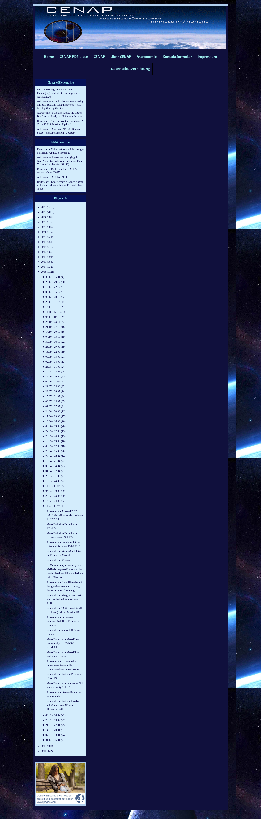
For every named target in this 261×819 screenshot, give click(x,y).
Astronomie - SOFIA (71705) (53, 177)
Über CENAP (120, 56)
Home (49, 56)
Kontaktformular (177, 56)
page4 (136, 815)
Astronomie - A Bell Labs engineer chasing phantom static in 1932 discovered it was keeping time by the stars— (60, 105)
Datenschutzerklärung (130, 68)
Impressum (207, 56)
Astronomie (147, 56)
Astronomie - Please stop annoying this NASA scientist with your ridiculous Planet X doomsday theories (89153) (60, 161)
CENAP (99, 56)
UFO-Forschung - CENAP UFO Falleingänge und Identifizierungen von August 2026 (58, 93)
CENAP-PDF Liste (74, 56)
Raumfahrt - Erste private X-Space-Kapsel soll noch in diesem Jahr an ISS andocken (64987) (60, 185)
